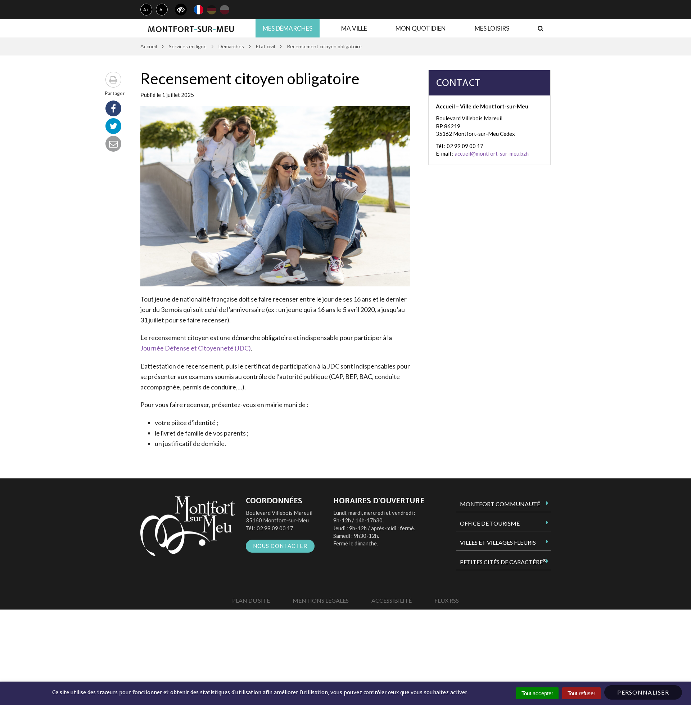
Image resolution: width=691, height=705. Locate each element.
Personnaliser (643, 692)
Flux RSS (446, 600)
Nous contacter (280, 546)
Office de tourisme (490, 523)
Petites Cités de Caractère (503, 561)
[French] (198, 9)
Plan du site (251, 600)
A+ (146, 9)
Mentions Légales (321, 600)
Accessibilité (391, 600)
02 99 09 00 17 (275, 528)
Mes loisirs (492, 28)
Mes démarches (287, 28)
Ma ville (354, 28)
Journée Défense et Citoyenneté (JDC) (195, 348)
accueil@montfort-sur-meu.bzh (492, 153)
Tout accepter (537, 693)
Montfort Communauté (500, 503)
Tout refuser (581, 693)
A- (161, 9)
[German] (211, 9)
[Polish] (224, 9)
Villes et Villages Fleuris (498, 542)
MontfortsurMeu (191, 29)
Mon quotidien (421, 28)
